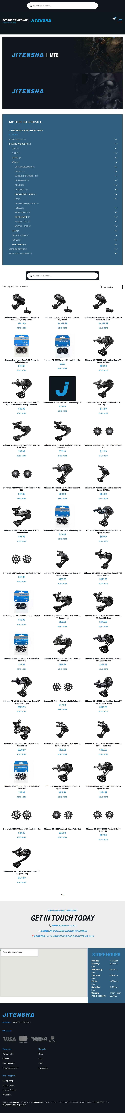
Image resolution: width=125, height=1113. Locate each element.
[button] (78, 139)
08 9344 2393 (98, 1102)
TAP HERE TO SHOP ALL (25, 122)
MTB (54, 55)
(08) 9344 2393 (68, 926)
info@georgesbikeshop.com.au (68, 931)
